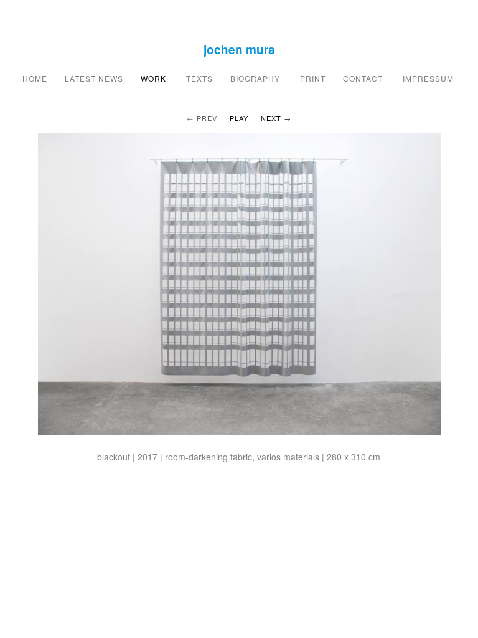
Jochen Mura (239, 49)
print (313, 78)
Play (239, 118)
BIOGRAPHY (256, 78)
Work (153, 78)
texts (198, 78)
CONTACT (364, 78)
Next (271, 118)
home (34, 78)
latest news (94, 78)
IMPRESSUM (429, 78)
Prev (207, 118)
